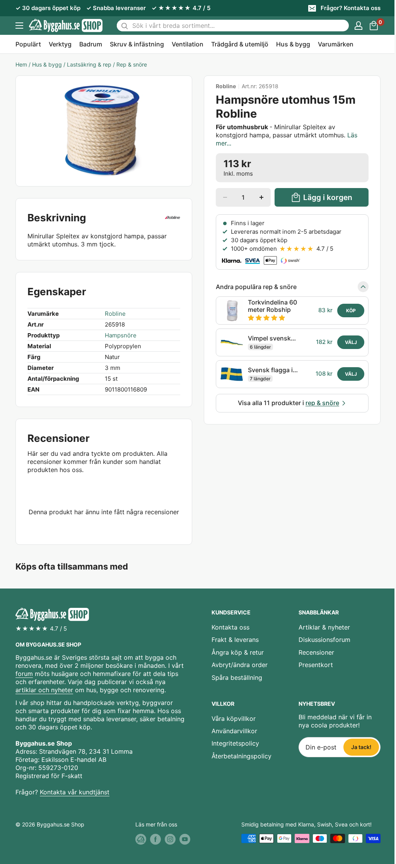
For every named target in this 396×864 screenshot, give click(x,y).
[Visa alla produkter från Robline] (172, 218)
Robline (226, 86)
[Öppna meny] (19, 25)
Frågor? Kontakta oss (351, 8)
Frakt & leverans (235, 639)
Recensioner (316, 652)
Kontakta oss (230, 627)
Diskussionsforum (324, 639)
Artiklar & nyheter (324, 627)
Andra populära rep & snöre (256, 287)
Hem (21, 64)
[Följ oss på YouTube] (184, 839)
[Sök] (124, 25)
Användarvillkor (234, 731)
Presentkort (316, 665)
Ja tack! (361, 747)
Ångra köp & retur (238, 652)
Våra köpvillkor (234, 718)
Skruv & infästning (137, 44)
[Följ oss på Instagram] (170, 839)
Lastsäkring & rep (89, 64)
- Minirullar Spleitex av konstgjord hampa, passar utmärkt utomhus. (286, 135)
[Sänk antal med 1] (225, 197)
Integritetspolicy (235, 743)
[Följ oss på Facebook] (155, 839)
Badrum (90, 44)
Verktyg (60, 44)
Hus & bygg (293, 44)
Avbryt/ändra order (240, 665)
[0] (374, 25)
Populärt (28, 44)
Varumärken (335, 44)
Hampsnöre (121, 335)
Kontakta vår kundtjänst (74, 792)
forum (24, 674)
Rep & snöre (131, 64)
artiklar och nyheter (44, 690)
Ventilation (187, 44)
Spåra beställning (237, 677)
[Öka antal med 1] (261, 197)
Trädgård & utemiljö (239, 44)
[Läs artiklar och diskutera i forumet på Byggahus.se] (140, 839)
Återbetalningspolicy (241, 756)
